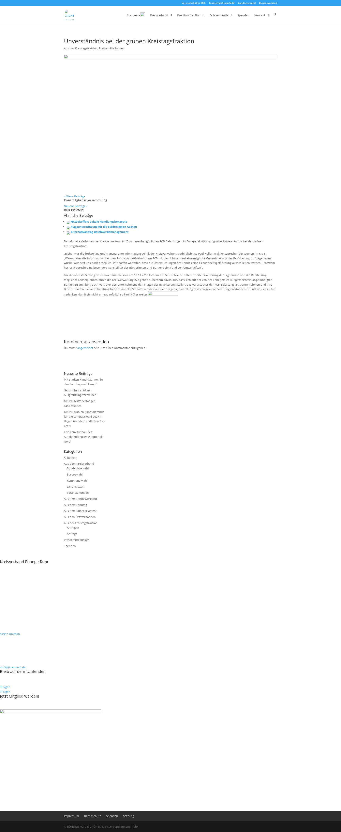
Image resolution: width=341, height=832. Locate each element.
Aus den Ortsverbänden (80, 517)
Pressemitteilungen (112, 48)
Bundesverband (268, 3)
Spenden (243, 15)
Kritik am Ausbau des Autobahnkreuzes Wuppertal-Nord (83, 436)
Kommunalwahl (77, 480)
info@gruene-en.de (13, 667)
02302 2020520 (10, 634)
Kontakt (259, 15)
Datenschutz (92, 816)
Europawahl (75, 474)
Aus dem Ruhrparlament (80, 511)
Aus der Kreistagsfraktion (80, 48)
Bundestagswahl (78, 468)
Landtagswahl (76, 486)
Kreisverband (159, 15)
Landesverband (247, 3)
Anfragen (73, 528)
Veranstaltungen (78, 492)
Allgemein (70, 457)
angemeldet (85, 348)
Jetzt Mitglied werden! (19, 696)
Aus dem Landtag (75, 505)
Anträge (72, 534)
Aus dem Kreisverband (79, 463)
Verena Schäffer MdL (194, 3)
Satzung (128, 816)
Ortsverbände (219, 15)
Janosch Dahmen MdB (221, 3)
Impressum (71, 816)
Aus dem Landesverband (80, 499)
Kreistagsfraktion (188, 15)
